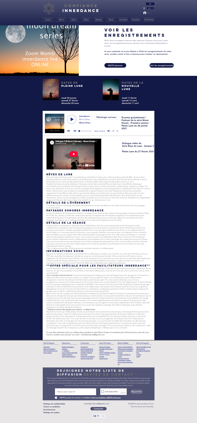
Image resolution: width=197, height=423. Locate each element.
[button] (144, 8)
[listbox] (150, 8)
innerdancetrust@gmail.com (93, 334)
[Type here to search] (150, 4)
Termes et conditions (51, 407)
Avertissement (49, 410)
